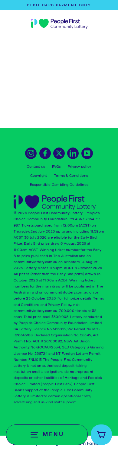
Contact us (36, 166)
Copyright (38, 175)
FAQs (56, 166)
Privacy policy (79, 166)
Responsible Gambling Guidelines (59, 184)
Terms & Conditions (71, 175)
